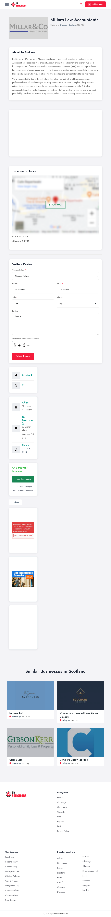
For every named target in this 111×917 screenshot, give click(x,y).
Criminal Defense (12, 876)
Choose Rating (18, 270)
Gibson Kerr (15, 759)
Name (14, 283)
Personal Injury (11, 861)
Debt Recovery (11, 900)
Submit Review (23, 356)
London (86, 890)
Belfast (60, 858)
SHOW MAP (55, 204)
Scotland (72, 24)
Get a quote (62, 807)
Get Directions (27, 418)
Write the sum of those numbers (25, 338)
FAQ (59, 826)
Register (60, 821)
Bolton (60, 868)
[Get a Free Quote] (23, 530)
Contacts (60, 811)
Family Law (9, 857)
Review (15, 311)
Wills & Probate (11, 880)
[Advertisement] (55, 134)
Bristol (59, 877)
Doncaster (61, 891)
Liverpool (86, 885)
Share (16, 502)
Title (14, 297)
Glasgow (63, 24)
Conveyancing (11, 866)
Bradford (61, 872)
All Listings (61, 802)
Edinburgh (16, 716)
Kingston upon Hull (90, 871)
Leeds (85, 875)
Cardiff (60, 882)
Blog (59, 816)
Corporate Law (11, 895)
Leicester (86, 880)
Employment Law (12, 871)
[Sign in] (81, 4)
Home (59, 797)
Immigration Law (12, 885)
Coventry (61, 887)
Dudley (85, 856)
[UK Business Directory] (23, 579)
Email (59, 283)
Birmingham (62, 863)
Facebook (27, 375)
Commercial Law (12, 890)
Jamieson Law (16, 713)
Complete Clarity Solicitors (74, 759)
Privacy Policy (63, 831)
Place (59, 297)
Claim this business (23, 479)
